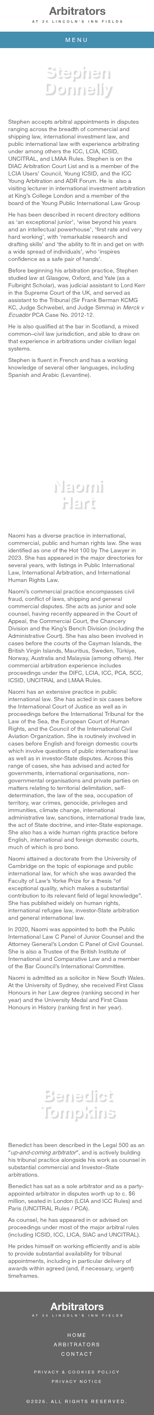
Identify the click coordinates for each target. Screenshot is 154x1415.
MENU (77, 39)
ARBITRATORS (77, 1344)
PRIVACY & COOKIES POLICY (77, 1371)
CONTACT (77, 1353)
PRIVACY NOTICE (77, 1381)
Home (77, 1335)
